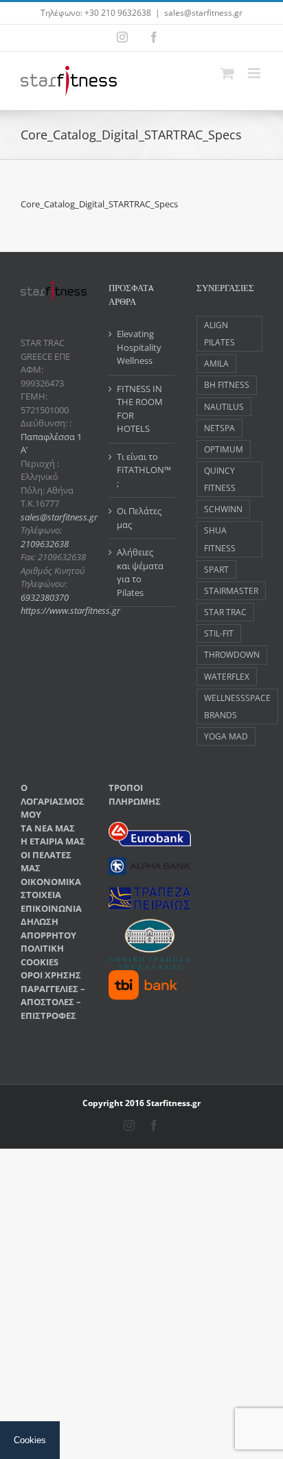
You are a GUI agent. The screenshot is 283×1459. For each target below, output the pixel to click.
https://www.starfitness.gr (70, 610)
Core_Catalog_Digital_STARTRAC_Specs (99, 204)
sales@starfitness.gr (203, 13)
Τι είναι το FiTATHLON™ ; (142, 470)
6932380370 (45, 597)
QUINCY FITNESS (220, 479)
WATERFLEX (226, 676)
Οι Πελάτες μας (139, 518)
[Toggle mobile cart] (227, 73)
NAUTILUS (224, 406)
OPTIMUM (223, 449)
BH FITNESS (226, 384)
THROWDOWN (232, 654)
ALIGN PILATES (219, 333)
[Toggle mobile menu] (255, 73)
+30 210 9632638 (117, 13)
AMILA (216, 363)
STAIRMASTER (231, 590)
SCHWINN (223, 508)
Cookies (30, 1440)
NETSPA (219, 427)
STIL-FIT (219, 633)
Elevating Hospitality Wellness (139, 347)
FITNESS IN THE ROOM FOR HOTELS (140, 408)
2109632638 (45, 544)
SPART (216, 569)
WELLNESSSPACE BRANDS (237, 706)
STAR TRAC (225, 611)
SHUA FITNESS (220, 539)
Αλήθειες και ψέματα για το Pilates (140, 572)
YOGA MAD (226, 736)
